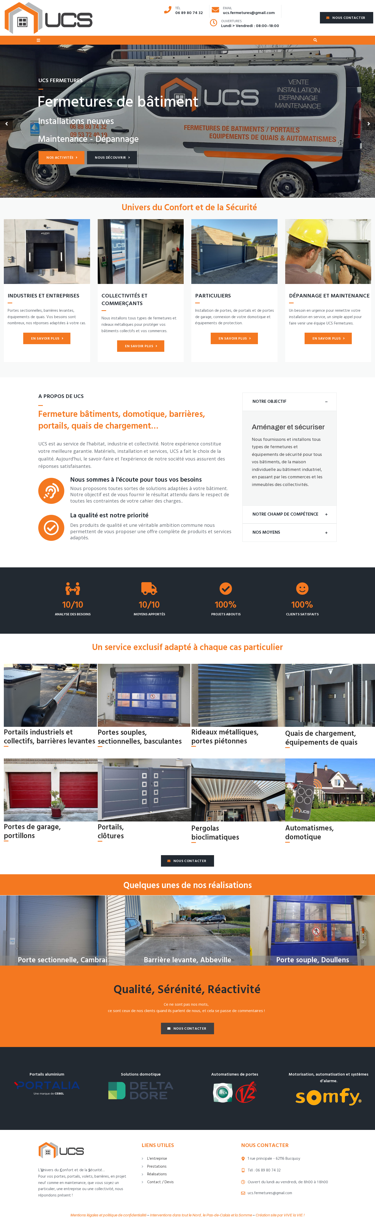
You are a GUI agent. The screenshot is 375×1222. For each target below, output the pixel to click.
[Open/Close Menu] (38, 40)
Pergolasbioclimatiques (215, 833)
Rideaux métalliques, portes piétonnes (225, 737)
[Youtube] (59, 1138)
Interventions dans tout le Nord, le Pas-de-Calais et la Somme (201, 1215)
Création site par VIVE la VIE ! (280, 1215)
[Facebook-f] (40, 1138)
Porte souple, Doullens (312, 960)
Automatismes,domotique (309, 833)
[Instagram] (69, 1138)
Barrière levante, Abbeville (187, 960)
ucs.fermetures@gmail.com (249, 13)
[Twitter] (50, 1138)
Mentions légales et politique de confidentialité (108, 1215)
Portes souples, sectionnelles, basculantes (140, 737)
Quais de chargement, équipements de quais (321, 738)
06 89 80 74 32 (189, 13)
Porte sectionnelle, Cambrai (62, 960)
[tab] (289, 402)
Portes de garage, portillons (32, 831)
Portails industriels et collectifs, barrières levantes (49, 737)
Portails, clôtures (111, 832)
